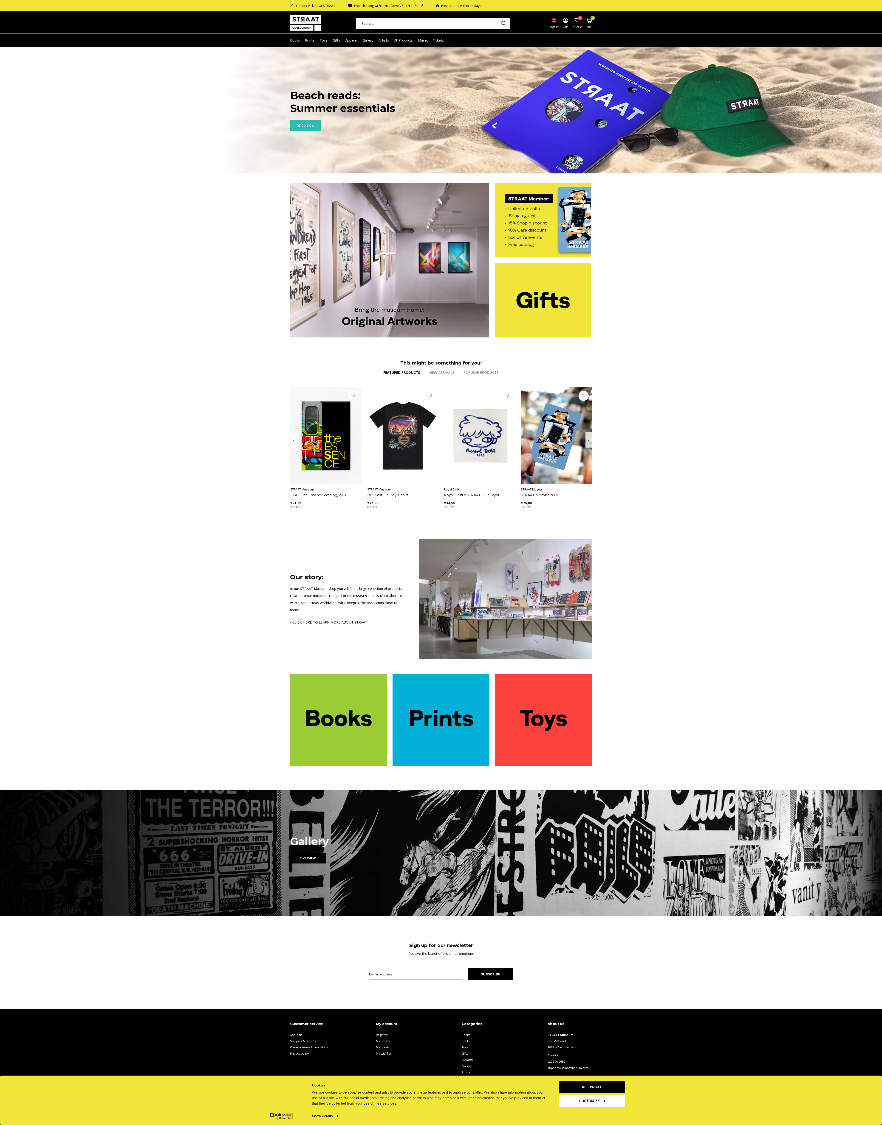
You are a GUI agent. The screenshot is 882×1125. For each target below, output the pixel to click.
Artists (384, 40)
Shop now (305, 125)
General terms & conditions (309, 1047)
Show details (322, 1116)
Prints (309, 40)
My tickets (383, 1047)
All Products (403, 40)
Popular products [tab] (481, 372)
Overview (308, 858)
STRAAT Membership (539, 495)
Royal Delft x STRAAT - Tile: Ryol (471, 495)
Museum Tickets (431, 40)
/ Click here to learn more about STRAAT (328, 622)
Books (295, 40)
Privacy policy (299, 1053)
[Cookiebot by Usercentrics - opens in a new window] (281, 1116)
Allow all (592, 1087)
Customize (589, 1101)
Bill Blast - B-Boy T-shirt (387, 495)
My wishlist (383, 1053)
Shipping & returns (303, 1041)
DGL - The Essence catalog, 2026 (318, 495)
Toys (323, 40)
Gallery (367, 40)
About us (296, 1035)
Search (503, 23)
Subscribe (490, 974)
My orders (383, 1041)
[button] (434, 165)
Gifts (336, 40)
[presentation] (293, 439)
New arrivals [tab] (441, 372)
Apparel (351, 40)
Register (381, 1035)
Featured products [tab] (401, 372)
